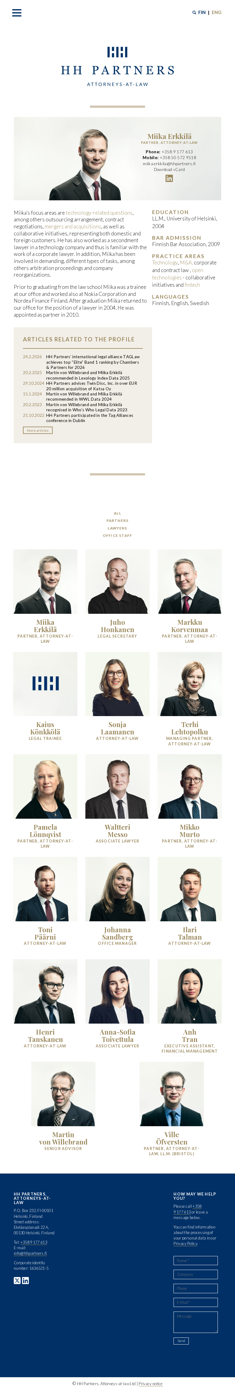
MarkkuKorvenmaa (189, 625)
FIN (202, 12)
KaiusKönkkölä (45, 728)
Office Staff (117, 535)
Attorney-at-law (117, 738)
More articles (38, 430)
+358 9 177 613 (177, 151)
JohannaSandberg (117, 933)
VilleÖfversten (172, 1138)
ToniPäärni (45, 933)
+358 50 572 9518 (178, 157)
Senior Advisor (63, 1148)
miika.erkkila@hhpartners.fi (169, 163)
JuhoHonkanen (117, 625)
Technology (165, 262)
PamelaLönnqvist (45, 830)
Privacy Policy (185, 1243)
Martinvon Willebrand (63, 1138)
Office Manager (117, 943)
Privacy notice (150, 1383)
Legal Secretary (117, 636)
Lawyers (117, 528)
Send (181, 1341)
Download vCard (169, 169)
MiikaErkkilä (45, 625)
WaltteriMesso (117, 830)
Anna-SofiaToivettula (118, 1035)
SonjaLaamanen (117, 728)
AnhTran (190, 1035)
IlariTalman (190, 933)
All (117, 513)
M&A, (186, 262)
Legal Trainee (45, 738)
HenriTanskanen (45, 1035)
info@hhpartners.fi (30, 1253)
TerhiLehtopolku (189, 728)
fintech (192, 285)
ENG (217, 12)
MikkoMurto (190, 830)
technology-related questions (99, 212)
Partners (117, 520)
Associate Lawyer (118, 841)
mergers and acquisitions (73, 226)
